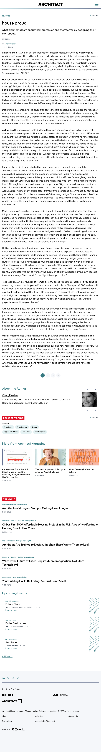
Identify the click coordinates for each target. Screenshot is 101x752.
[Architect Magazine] (50, 4)
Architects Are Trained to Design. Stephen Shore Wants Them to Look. (46, 544)
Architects (8, 427)
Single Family (40, 432)
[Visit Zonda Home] (14, 729)
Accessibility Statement (45, 721)
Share (95, 16)
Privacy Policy (7, 721)
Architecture (22, 427)
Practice (6, 16)
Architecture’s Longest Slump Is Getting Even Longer (35, 508)
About (4, 716)
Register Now (11, 610)
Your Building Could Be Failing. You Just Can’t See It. (34, 581)
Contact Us (73, 716)
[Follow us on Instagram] (17, 678)
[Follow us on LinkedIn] (3, 678)
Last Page (58, 375)
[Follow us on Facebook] (13, 678)
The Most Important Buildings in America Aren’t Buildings (50, 470)
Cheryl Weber (10, 44)
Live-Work (26, 432)
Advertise (39, 716)
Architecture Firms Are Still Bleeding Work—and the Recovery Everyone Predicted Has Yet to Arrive (16, 473)
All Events (7, 656)
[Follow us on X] (8, 678)
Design (34, 427)
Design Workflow (11, 432)
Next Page (53, 375)
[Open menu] (96, 4)
